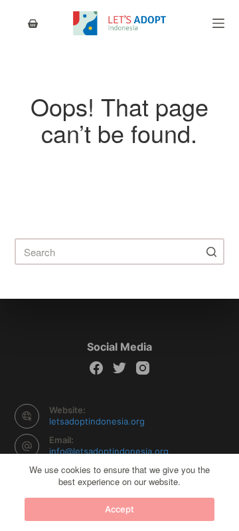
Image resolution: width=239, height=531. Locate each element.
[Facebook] (96, 368)
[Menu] (218, 23)
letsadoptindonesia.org (97, 421)
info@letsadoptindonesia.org (109, 451)
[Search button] (211, 251)
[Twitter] (119, 368)
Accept (119, 509)
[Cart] (33, 24)
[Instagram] (142, 368)
